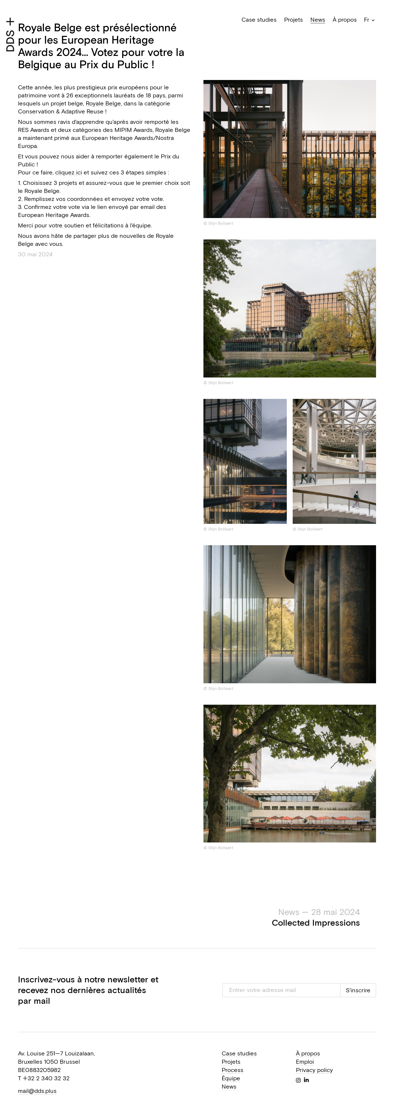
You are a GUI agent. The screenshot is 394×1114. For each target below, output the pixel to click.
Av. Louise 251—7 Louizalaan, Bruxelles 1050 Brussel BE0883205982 (56, 1061)
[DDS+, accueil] (10, 34)
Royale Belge (103, 103)
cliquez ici (68, 172)
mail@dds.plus (37, 1090)
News (317, 19)
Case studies (259, 19)
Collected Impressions (316, 917)
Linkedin (306, 1079)
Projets (293, 19)
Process (232, 1069)
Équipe (231, 1078)
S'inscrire (358, 990)
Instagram (298, 1080)
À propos (345, 19)
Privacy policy (314, 1069)
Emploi (305, 1061)
